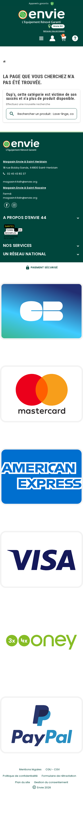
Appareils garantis (39, 3)
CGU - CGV (53, 769)
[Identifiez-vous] (52, 38)
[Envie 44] (41, 16)
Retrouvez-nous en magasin (54, 31)
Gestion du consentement (51, 782)
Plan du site (22, 782)
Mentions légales (30, 769)
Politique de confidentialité (20, 776)
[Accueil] (5, 61)
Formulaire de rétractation (59, 776)
